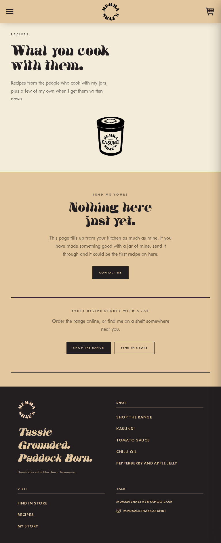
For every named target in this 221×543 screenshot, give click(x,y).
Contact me (110, 272)
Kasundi (125, 428)
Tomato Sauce (132, 440)
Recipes (26, 514)
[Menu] (10, 11)
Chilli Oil (126, 451)
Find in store (134, 347)
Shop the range (88, 347)
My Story (28, 526)
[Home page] (110, 11)
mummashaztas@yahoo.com (144, 501)
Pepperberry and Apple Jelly (146, 463)
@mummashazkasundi (144, 510)
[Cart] (210, 11)
